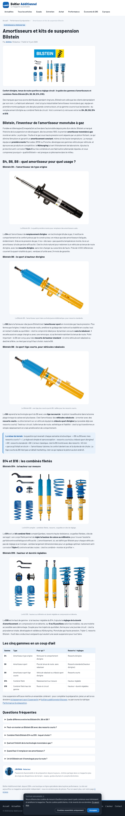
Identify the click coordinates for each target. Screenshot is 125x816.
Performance (74, 11)
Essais (39, 11)
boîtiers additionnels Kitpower (54, 699)
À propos (106, 11)
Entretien (50, 11)
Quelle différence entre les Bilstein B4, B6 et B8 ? (28, 719)
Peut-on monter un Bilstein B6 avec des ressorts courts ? (32, 727)
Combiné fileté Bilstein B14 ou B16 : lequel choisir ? (29, 735)
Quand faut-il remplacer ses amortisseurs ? (26, 751)
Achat (61, 11)
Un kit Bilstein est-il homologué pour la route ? (27, 758)
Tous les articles (25, 11)
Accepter (93, 810)
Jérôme (9, 42)
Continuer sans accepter (35, 796)
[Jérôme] (9, 771)
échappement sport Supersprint (24, 699)
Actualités (9, 11)
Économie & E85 (91, 11)
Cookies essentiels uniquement (70, 810)
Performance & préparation (20, 21)
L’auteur (109, 806)
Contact (118, 806)
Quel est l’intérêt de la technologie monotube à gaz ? (29, 743)
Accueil (5, 21)
